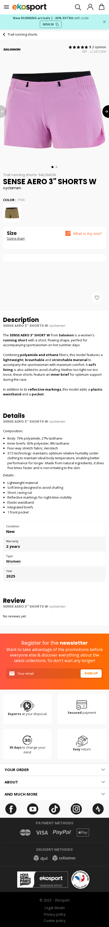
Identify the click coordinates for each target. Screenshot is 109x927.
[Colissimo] (63, 858)
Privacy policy (55, 914)
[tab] (54, 770)
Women (13, 561)
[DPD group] (40, 858)
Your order (17, 769)
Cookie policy (54, 920)
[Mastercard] (25, 832)
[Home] (29, 7)
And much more (21, 794)
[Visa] (41, 833)
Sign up (91, 673)
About (11, 781)
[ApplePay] (83, 832)
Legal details (54, 907)
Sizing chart (16, 238)
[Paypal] (62, 832)
